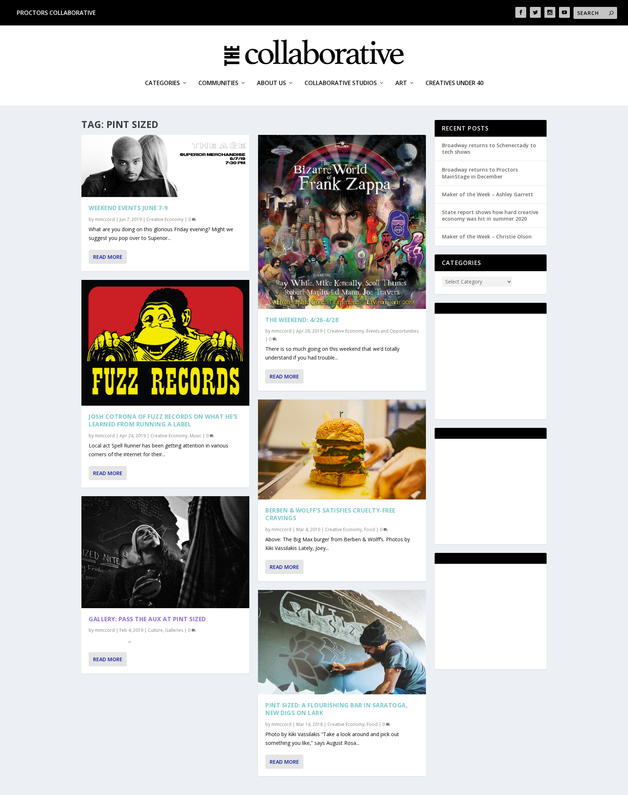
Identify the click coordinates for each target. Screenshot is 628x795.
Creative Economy (165, 219)
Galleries (174, 630)
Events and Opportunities (392, 331)
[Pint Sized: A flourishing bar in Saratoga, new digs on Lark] (342, 642)
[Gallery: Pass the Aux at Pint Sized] (165, 552)
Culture (155, 630)
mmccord (105, 219)
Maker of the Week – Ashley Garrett (487, 194)
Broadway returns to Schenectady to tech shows (489, 148)
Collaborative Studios (341, 83)
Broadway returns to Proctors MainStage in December (480, 173)
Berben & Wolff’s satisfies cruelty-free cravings (330, 514)
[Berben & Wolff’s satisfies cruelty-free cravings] (342, 449)
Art (401, 83)
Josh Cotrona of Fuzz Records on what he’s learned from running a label (163, 420)
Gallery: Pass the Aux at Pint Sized (147, 619)
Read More (107, 256)
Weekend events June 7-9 (128, 208)
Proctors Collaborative (56, 13)
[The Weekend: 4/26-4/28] (342, 222)
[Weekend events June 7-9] (165, 166)
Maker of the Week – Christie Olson (487, 236)
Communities (218, 83)
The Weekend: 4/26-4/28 (301, 320)
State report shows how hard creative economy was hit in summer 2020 (490, 215)
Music (195, 436)
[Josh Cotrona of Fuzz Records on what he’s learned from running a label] (165, 343)
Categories (162, 83)
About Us (271, 83)
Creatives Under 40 (454, 83)
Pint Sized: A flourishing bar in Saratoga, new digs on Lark (336, 709)
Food (369, 529)
